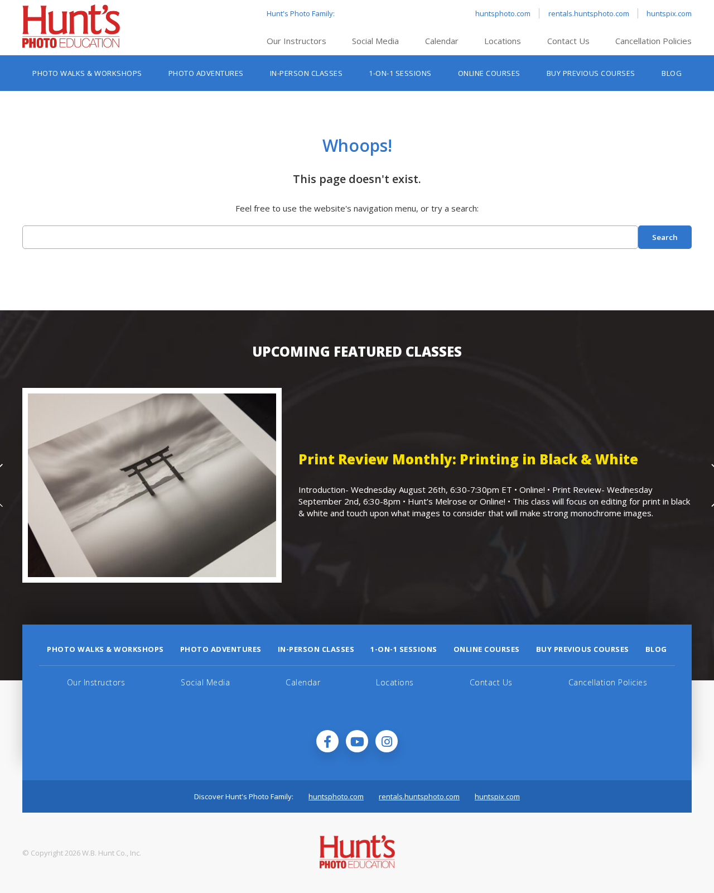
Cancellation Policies (653, 40)
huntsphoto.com (502, 13)
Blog (672, 73)
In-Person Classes (306, 73)
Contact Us (568, 40)
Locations (502, 40)
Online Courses (489, 73)
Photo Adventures (206, 73)
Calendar (442, 40)
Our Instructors (296, 40)
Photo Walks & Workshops (87, 73)
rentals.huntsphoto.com (588, 13)
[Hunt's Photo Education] (71, 44)
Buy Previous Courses (591, 73)
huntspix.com (669, 13)
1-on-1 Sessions (400, 73)
